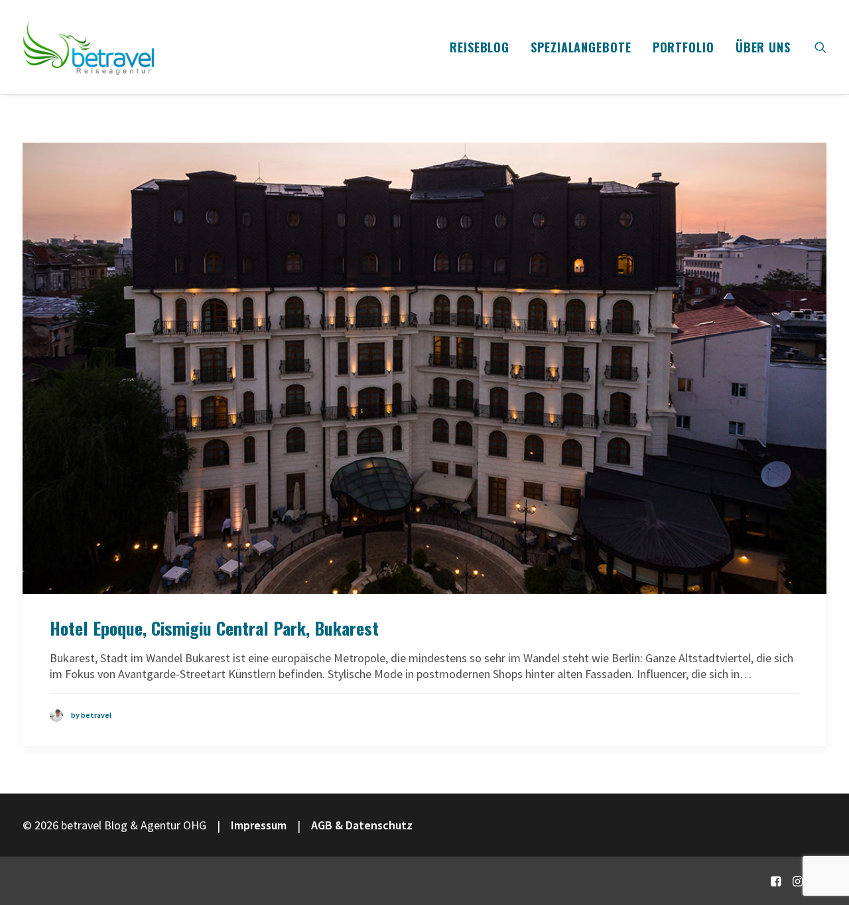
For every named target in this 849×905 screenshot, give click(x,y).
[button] (820, 47)
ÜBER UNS (763, 47)
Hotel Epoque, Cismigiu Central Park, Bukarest (214, 628)
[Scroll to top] (821, 850)
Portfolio (683, 47)
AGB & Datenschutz (362, 825)
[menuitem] (479, 47)
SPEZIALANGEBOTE (581, 47)
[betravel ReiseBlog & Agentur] (89, 47)
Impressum (259, 825)
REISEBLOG (479, 47)
